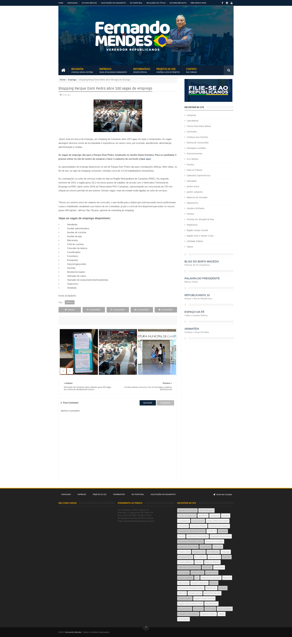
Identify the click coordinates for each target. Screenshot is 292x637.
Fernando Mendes (73, 632)
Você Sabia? (183, 619)
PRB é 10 (182, 593)
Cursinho (223, 531)
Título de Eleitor (225, 609)
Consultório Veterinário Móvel (191, 531)
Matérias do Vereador (197, 197)
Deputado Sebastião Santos (190, 541)
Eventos (190, 164)
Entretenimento (194, 153)
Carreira (225, 515)
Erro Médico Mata (198, 3)
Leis (197, 578)
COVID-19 (211, 531)
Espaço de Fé (214, 557)
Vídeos (190, 247)
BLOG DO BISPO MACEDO (201, 261)
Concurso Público (198, 526)
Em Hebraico (213, 552)
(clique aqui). (145, 159)
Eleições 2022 (199, 552)
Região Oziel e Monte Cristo (200, 236)
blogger (147, 403)
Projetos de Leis (168, 70)
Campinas (191, 115)
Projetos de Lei (195, 593)
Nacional (227, 578)
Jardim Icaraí (193, 186)
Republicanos (211, 603)
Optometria (192, 203)
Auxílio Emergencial (187, 515)
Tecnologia (210, 609)
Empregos (113, 70)
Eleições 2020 (184, 552)
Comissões (192, 131)
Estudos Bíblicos (89, 3)
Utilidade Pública (195, 241)
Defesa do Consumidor (198, 142)
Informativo (183, 572)
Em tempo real (138, 494)
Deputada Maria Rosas (221, 536)
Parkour (190, 214)
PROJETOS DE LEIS (212, 593)
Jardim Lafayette (195, 192)
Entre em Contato (224, 494)
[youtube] (231, 3)
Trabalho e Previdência (188, 614)
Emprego (72, 80)
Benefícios (203, 515)
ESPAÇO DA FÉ (194, 311)
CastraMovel (193, 120)
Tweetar (71, 310)
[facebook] (222, 3)
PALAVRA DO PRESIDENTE (202, 278)
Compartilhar (95, 310)
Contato (191, 70)
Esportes (227, 557)
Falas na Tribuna (194, 170)
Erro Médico (192, 159)
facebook (165, 403)
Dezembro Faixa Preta (188, 547)
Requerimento (184, 609)
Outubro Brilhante (178, 3)
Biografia (82, 70)
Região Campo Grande (197, 230)
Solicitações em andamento (113, 3)
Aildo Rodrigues (206, 510)
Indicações (192, 181)
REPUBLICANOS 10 (197, 295)
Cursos (181, 536)
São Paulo (198, 609)
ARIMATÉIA (191, 328)
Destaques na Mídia (196, 148)
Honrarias (207, 567)
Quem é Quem (184, 598)
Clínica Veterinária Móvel (199, 126)
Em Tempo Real (136, 3)
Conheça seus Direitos (197, 137)
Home (60, 3)
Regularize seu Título (155, 3)
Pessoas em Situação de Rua (200, 219)
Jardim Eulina (197, 572)
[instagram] (227, 3)
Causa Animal (198, 521)
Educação (217, 547)
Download (66, 494)
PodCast (222, 588)
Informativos (141, 70)
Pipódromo (192, 225)
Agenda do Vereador (187, 510)
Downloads (72, 3)
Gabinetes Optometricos (198, 175)
